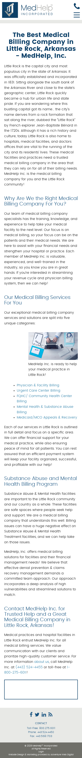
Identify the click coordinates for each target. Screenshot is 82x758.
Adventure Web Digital (62, 755)
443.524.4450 (45, 732)
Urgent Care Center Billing (38, 390)
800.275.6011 (47, 728)
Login (41, 752)
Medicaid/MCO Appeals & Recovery (47, 417)
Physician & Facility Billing (38, 385)
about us (41, 661)
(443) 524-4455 (29, 667)
